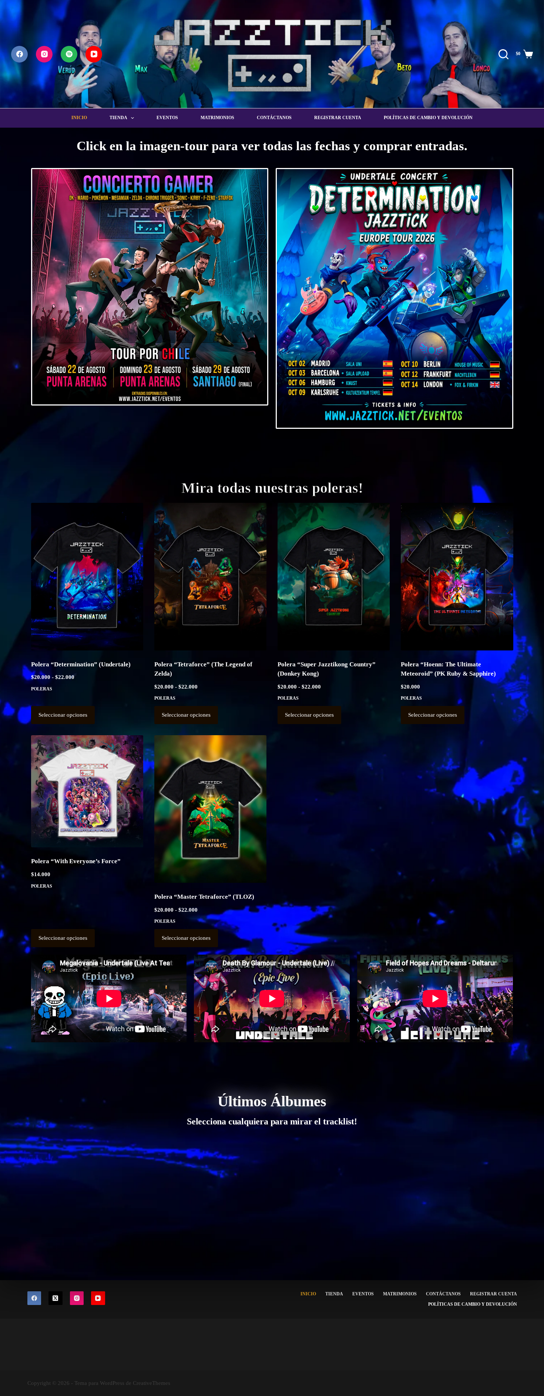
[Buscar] (503, 54)
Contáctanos (274, 117)
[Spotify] (69, 54)
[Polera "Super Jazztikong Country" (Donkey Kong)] (334, 576)
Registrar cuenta (337, 117)
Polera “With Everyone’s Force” (76, 861)
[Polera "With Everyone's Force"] (87, 791)
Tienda (118, 117)
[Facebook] (19, 54)
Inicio (79, 117)
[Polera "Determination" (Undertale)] (87, 576)
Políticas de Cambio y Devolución (428, 117)
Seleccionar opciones (62, 715)
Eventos (167, 117)
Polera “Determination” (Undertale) (81, 664)
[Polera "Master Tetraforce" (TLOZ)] (210, 809)
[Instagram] (44, 54)
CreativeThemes (151, 1383)
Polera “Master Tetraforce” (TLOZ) (204, 896)
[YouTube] (93, 54)
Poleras (41, 689)
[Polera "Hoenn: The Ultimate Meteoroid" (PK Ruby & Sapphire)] (457, 576)
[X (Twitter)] (55, 1298)
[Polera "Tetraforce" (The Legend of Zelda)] (210, 576)
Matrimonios (217, 117)
